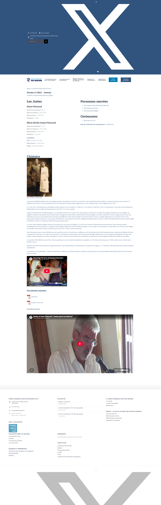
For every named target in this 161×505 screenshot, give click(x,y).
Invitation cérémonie (37, 302)
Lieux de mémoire (111, 414)
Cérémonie (34, 297)
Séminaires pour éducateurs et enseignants (21, 451)
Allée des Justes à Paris (112, 416)
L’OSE (59, 454)
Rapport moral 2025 (64, 402)
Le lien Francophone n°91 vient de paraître (70, 408)
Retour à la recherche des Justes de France (39, 88)
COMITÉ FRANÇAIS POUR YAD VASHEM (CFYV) (23, 399)
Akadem (59, 448)
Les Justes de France (14, 436)
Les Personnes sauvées (15, 440)
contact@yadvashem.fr (18, 410)
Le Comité (109, 401)
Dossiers (11, 438)
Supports (11, 455)
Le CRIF (59, 452)
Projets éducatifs (13, 453)
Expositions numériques (113, 420)
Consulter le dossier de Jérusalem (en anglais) (40, 95)
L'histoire (33, 156)
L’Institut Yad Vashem (112, 403)
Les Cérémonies (13, 443)
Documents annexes (36, 290)
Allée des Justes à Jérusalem (114, 418)
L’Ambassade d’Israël (63, 450)
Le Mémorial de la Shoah (64, 446)
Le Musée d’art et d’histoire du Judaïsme (68, 456)
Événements (109, 405)
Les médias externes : (33, 309)
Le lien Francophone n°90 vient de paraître (70, 414)
